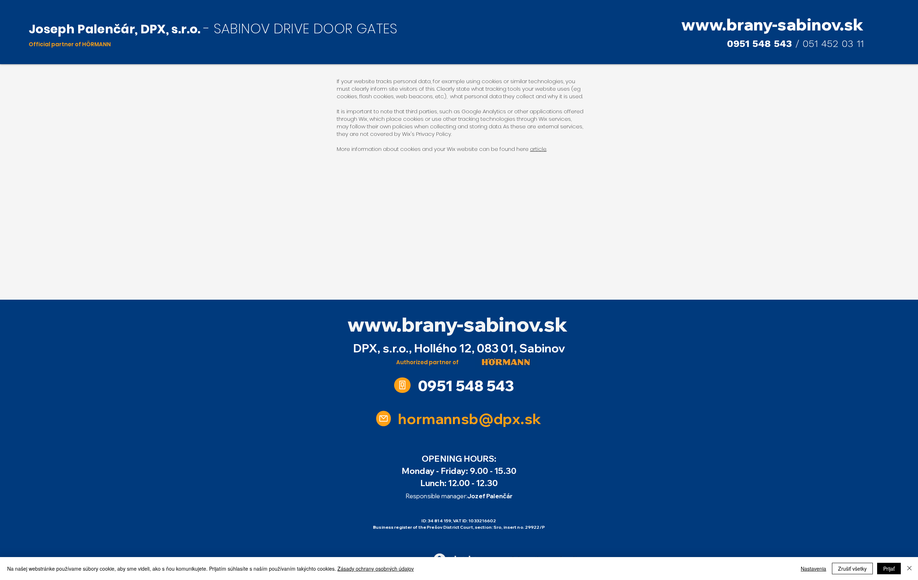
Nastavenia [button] (813, 568)
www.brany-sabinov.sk (457, 324)
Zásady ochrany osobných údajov (375, 568)
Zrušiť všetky (852, 568)
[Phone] (402, 385)
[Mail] (383, 418)
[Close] (909, 568)
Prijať (889, 568)
